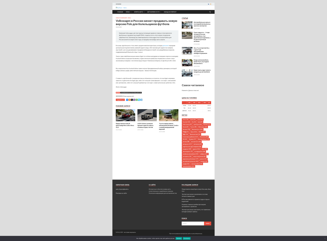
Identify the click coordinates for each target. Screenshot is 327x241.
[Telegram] (141, 100)
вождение (187, 149)
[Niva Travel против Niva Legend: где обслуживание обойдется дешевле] (187, 48)
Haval (200, 119)
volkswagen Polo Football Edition (131, 92)
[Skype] (139, 100)
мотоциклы (187, 156)
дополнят (166, 45)
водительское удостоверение (192, 146)
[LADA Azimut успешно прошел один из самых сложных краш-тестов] (147, 121)
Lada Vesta (197, 124)
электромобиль (188, 166)
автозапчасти (196, 141)
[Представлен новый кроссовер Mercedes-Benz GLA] (125, 121)
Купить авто (138, 12)
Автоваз (186, 129)
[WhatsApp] (137, 100)
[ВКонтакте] (127, 100)
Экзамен (192, 139)
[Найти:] (196, 223)
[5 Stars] (122, 96)
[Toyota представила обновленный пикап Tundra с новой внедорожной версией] (168, 121)
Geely (193, 119)
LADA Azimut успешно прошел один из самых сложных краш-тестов (145, 125)
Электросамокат (203, 139)
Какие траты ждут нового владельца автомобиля (202, 71)
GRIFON (184, 110)
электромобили (196, 164)
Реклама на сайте (121, 193)
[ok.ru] (211, 4)
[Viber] (134, 100)
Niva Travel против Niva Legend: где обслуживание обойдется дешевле (201, 50)
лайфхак (204, 154)
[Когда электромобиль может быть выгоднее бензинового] (187, 60)
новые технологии (199, 156)
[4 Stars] (120, 96)
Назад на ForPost (170, 12)
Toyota (193, 127)
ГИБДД (186, 132)
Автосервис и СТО (153, 12)
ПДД (185, 134)
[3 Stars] (119, 96)
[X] (132, 100)
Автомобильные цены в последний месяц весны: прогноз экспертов (202, 24)
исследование (199, 151)
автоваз (186, 141)
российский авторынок (190, 161)
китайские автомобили (190, 154)
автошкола (198, 144)
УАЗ (185, 139)
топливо (203, 161)
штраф (186, 164)
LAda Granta (187, 124)
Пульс (128, 12)
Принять (178, 238)
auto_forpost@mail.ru (122, 189)
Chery (185, 119)
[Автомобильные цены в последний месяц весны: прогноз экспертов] (187, 22)
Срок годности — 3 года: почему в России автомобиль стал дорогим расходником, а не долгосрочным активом (202, 37)
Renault (206, 124)
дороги (196, 149)
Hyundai (186, 122)
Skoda (185, 127)
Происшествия (195, 134)
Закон (193, 132)
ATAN (184, 105)
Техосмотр (204, 136)
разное (203, 159)
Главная (120, 12)
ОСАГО (202, 132)
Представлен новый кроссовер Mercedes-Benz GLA (125, 125)
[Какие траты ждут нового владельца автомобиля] (187, 70)
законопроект (188, 151)
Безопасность (197, 129)
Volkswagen (202, 127)
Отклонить (187, 238)
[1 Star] (116, 96)
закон (204, 149)
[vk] (208, 4)
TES (184, 108)
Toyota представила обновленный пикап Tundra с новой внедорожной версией (168, 126)
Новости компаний (121, 17)
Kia (194, 122)
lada (200, 122)
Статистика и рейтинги (190, 136)
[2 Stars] (118, 96)
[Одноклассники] (130, 100)
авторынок (187, 144)
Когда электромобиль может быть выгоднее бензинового (201, 61)
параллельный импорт (190, 159)
